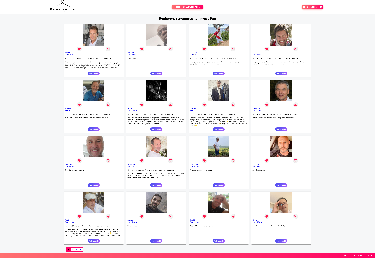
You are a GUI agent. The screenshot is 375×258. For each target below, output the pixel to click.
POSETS (68, 108)
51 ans (71, 222)
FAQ (345, 256)
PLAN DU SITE (359, 256)
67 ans (71, 110)
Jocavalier (131, 220)
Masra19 (130, 53)
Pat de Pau (256, 108)
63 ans (196, 222)
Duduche (193, 53)
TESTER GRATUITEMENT (187, 7)
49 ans (71, 55)
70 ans (196, 55)
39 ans (134, 222)
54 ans (71, 166)
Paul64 (67, 220)
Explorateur (69, 164)
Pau (66, 55)
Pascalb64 (194, 164)
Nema (254, 220)
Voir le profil (93, 73)
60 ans (134, 110)
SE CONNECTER (312, 7)
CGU (350, 256)
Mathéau (68, 53)
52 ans (196, 166)
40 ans (259, 55)
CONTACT (370, 256)
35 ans (259, 222)
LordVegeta (194, 108)
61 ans (259, 110)
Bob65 (192, 220)
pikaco (254, 53)
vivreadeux (131, 164)
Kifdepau (255, 164)
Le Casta (130, 108)
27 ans (196, 110)
